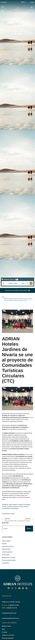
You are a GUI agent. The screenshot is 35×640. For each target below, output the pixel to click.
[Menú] (2, 7)
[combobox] (13, 529)
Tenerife (4, 543)
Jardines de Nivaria (15, 413)
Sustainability (14, 508)
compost (20, 504)
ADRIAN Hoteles (11, 491)
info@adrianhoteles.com (9, 613)
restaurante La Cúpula (8, 557)
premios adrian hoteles (9, 560)
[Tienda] (28, 2)
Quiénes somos (6, 626)
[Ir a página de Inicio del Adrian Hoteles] (17, 580)
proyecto (26, 506)
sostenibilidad (6, 508)
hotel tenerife (6, 549)
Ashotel (21, 425)
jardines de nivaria (17, 506)
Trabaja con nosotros (8, 635)
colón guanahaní (7, 552)
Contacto (3, 2)
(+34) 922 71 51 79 (11, 608)
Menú (2, 10)
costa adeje (5, 563)
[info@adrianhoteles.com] (2, 610)
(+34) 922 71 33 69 (13, 605)
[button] (31, 283)
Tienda (32, 2)
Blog (3, 629)
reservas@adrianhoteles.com (10, 618)
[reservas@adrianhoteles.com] (2, 615)
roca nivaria (6, 554)
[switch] (16, 279)
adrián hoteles (13, 504)
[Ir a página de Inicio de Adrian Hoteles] (18, 8)
